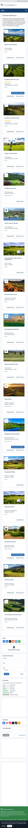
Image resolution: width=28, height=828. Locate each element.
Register (26, 1)
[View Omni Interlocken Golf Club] (14, 329)
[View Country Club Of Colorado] (14, 222)
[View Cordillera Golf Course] (14, 188)
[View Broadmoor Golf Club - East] (14, 80)
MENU (2, 10)
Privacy (10, 819)
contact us (17, 25)
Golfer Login (20, 1)
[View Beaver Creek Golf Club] (14, 44)
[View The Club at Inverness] (14, 542)
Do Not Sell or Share (22, 819)
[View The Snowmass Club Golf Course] (14, 614)
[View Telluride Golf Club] (14, 506)
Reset (22, 674)
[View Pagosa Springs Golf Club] (14, 363)
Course (4, 658)
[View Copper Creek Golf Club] (14, 153)
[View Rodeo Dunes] (14, 398)
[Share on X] (10, 641)
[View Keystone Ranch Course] (14, 294)
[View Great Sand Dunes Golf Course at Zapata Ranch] (14, 258)
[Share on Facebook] (4, 641)
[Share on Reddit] (13, 641)
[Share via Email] (16, 641)
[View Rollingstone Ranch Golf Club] (14, 434)
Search (6, 674)
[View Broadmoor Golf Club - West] (14, 117)
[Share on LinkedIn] (7, 641)
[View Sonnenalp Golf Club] (14, 471)
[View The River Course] (14, 579)
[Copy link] (19, 641)
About (1, 819)
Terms (15, 819)
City (4, 663)
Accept (9, 826)
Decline (4, 826)
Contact (6, 819)
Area (4, 667)
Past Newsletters (21, 735)
